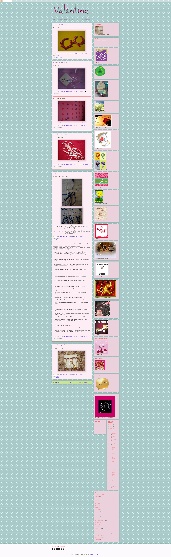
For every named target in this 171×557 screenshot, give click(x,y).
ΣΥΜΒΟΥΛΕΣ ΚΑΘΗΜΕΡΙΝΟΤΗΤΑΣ (63, 340)
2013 (111, 426)
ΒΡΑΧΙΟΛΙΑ (97, 498)
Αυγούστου (113, 486)
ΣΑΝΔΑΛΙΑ (97, 526)
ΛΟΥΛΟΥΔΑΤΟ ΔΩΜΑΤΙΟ (60, 99)
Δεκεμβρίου (113, 433)
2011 (111, 430)
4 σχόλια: (82, 374)
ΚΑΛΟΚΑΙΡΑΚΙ (98, 509)
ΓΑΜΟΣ (57, 95)
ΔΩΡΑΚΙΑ (58, 239)
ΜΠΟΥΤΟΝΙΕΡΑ (98, 518)
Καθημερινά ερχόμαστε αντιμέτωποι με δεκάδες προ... (113, 476)
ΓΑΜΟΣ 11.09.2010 (58, 348)
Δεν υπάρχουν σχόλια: (84, 125)
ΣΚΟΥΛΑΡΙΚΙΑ (59, 57)
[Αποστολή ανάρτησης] (86, 53)
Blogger (98, 554)
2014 (111, 424)
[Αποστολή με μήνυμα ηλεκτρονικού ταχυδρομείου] (53, 55)
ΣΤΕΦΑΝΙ (97, 530)
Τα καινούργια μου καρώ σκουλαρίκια (64, 28)
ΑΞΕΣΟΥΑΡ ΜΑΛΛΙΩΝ (99, 494)
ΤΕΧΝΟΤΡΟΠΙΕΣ (59, 129)
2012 (111, 428)
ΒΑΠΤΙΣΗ (58, 168)
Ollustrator (91, 554)
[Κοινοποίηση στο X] (56, 55)
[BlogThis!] (54, 55)
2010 (111, 431)
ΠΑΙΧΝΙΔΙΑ (97, 522)
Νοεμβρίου (113, 436)
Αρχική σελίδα (71, 382)
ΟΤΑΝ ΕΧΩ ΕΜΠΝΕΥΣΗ (100, 520)
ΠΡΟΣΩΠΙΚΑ (97, 524)
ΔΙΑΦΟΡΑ (97, 505)
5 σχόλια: (82, 53)
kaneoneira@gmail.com (100, 43)
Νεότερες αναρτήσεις (58, 382)
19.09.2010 (56, 66)
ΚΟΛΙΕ (96, 513)
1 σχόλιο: (81, 91)
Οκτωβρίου (113, 439)
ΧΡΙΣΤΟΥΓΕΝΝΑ (98, 537)
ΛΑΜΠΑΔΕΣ (97, 516)
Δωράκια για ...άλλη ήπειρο (61, 176)
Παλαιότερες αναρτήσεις (85, 382)
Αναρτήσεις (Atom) (74, 385)
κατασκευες (97, 511)
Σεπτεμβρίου (113, 443)
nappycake (97, 539)
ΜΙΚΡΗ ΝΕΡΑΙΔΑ (58, 138)
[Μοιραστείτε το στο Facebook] (57, 55)
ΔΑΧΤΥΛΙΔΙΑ (97, 503)
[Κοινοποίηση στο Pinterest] (58, 55)
